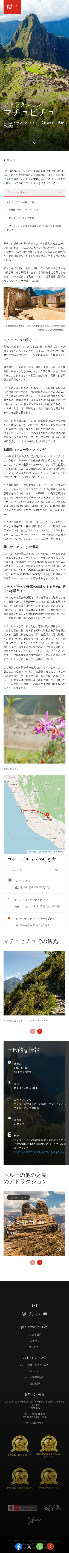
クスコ (9, 179)
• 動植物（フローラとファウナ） (24, 210)
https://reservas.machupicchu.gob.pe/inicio (40, 1152)
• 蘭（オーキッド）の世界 (20, 218)
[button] (34, 870)
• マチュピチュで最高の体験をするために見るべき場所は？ (34, 228)
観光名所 (11, 160)
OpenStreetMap (45, 851)
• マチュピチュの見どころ (20, 202)
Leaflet (31, 851)
